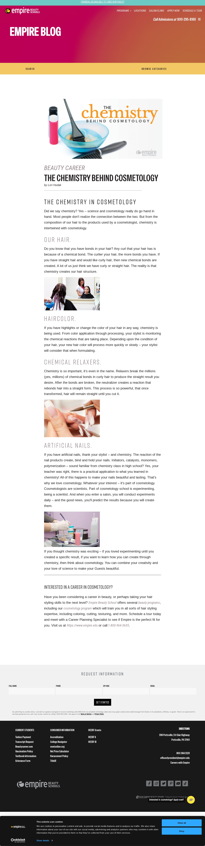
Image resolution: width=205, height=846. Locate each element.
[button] (199, 19)
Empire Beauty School (102, 603)
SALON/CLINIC (156, 10)
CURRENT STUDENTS (24, 730)
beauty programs (149, 603)
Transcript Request (24, 742)
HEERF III (92, 742)
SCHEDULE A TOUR (192, 10)
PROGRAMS (123, 10)
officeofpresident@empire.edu (175, 758)
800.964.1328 (183, 753)
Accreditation (56, 737)
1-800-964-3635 (118, 625)
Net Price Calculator (59, 751)
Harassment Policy (59, 756)
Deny (181, 831)
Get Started (102, 702)
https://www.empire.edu (82, 625)
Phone (58, 685)
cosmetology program (78, 608)
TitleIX (53, 761)
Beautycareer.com (24, 746)
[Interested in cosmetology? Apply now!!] (191, 800)
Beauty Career (64, 168)
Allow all (182, 823)
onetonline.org (57, 746)
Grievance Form (22, 761)
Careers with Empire (180, 762)
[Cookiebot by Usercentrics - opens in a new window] (18, 840)
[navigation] (26, 11)
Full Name (13, 685)
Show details (43, 840)
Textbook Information (25, 756)
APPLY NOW (173, 10)
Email (152, 685)
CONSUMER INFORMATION (62, 730)
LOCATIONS (140, 10)
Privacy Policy (99, 714)
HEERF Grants (94, 730)
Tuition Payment (23, 737)
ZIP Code (106, 685)
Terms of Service (86, 714)
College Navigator (58, 742)
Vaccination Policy (24, 751)
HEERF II (92, 737)
